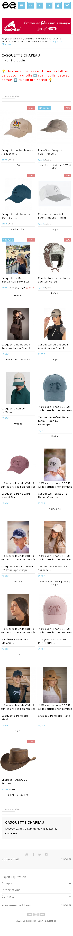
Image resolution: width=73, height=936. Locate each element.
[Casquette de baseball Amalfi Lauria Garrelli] (55, 324)
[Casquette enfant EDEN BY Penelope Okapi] (18, 537)
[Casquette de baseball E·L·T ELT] (18, 194)
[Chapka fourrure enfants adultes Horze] (55, 258)
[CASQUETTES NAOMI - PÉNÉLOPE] (55, 610)
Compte (7, 883)
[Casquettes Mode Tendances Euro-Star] (18, 258)
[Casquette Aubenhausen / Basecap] (18, 128)
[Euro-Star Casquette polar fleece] (55, 128)
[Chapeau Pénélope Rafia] (55, 685)
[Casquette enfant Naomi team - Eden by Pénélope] (55, 388)
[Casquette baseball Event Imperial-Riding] (55, 194)
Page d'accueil (10, 38)
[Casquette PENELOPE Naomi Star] (18, 465)
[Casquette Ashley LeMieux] (18, 388)
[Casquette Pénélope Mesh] (18, 685)
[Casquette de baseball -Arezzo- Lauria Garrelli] (18, 324)
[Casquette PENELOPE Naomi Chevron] (55, 465)
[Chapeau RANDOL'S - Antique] (18, 759)
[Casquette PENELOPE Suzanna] (55, 537)
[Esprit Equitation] (9, 5)
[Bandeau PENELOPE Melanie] (18, 610)
